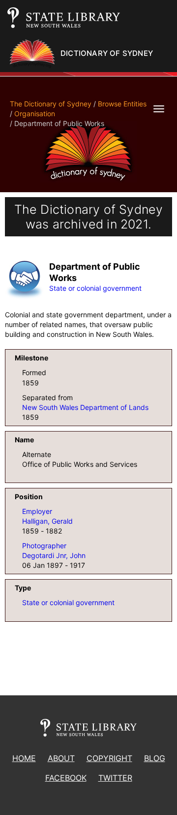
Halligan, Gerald (47, 521)
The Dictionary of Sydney (50, 104)
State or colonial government (95, 288)
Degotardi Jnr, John (54, 555)
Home (24, 758)
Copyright (109, 758)
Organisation (34, 113)
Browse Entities (122, 104)
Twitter (115, 778)
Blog (154, 758)
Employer (37, 511)
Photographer (44, 545)
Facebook (66, 778)
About (61, 758)
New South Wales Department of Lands (85, 407)
